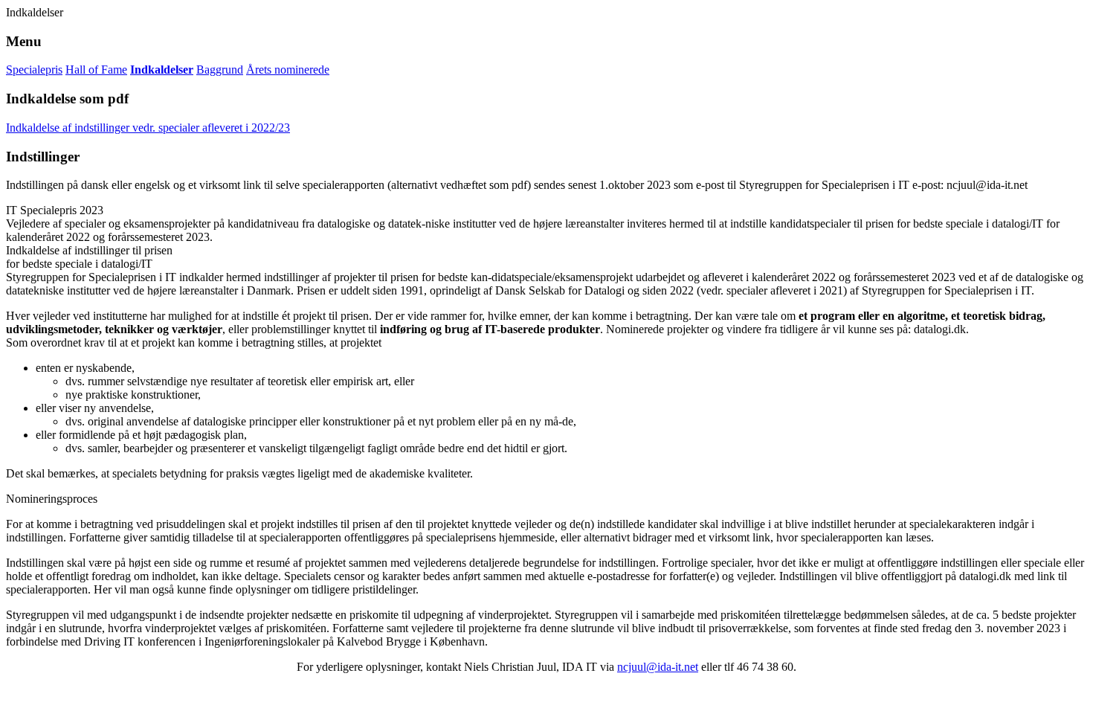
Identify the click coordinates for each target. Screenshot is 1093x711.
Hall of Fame (96, 69)
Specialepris (34, 69)
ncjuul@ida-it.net (657, 666)
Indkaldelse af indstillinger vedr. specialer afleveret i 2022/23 (148, 127)
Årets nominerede (287, 69)
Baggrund (219, 69)
